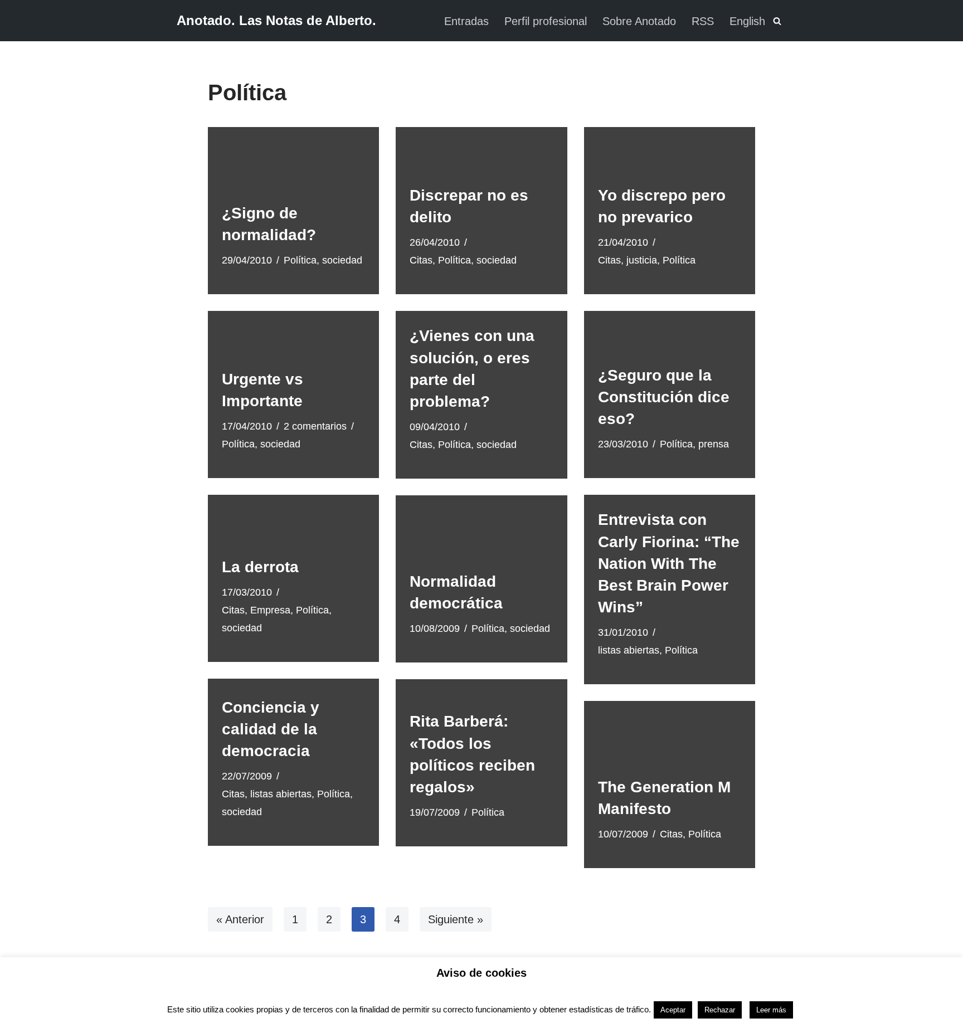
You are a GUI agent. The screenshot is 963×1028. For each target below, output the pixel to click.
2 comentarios (315, 426)
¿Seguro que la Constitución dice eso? (663, 397)
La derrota (260, 567)
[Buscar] (777, 21)
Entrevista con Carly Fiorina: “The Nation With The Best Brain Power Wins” (669, 563)
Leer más (771, 1010)
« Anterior (240, 919)
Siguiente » (455, 919)
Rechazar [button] (719, 1010)
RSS (703, 21)
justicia (641, 260)
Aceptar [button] (672, 1010)
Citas (421, 260)
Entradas (466, 21)
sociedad (342, 260)
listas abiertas (628, 650)
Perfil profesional (545, 21)
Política (300, 260)
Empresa (270, 610)
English (747, 21)
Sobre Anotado (639, 21)
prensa (713, 444)
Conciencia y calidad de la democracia (270, 729)
